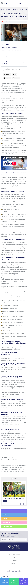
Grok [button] (15, 74)
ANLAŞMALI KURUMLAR (8, 511)
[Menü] (26, 3)
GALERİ (4, 515)
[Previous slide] (20, 504)
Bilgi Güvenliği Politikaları (14, 554)
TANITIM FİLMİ (5, 518)
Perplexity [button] (8, 78)
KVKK (14, 557)
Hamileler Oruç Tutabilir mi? (9, 47)
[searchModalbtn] (19, 3)
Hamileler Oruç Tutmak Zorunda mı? (12, 50)
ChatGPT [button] (8, 74)
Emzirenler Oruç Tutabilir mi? (10, 53)
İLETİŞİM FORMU (6, 522)
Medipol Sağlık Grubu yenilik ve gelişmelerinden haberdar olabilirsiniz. (10, 535)
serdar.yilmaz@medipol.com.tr (14, 571)
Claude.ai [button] (17, 78)
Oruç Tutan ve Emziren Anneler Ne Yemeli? (14, 59)
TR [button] (22, 3)
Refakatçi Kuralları (14, 560)
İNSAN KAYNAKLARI (7, 526)
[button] (14, 22)
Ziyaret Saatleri (14, 563)
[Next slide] (23, 504)
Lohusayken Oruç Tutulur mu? (10, 56)
